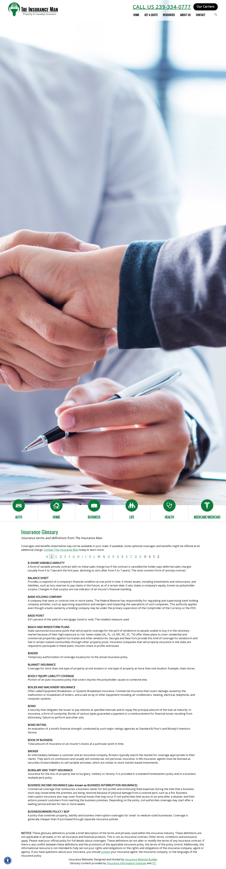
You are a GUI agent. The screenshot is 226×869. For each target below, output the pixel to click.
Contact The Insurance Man (61, 550)
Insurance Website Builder (141, 859)
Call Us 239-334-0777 (162, 6)
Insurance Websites (81, 859)
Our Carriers (205, 6)
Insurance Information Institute (126, 863)
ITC (154, 863)
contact (105, 852)
